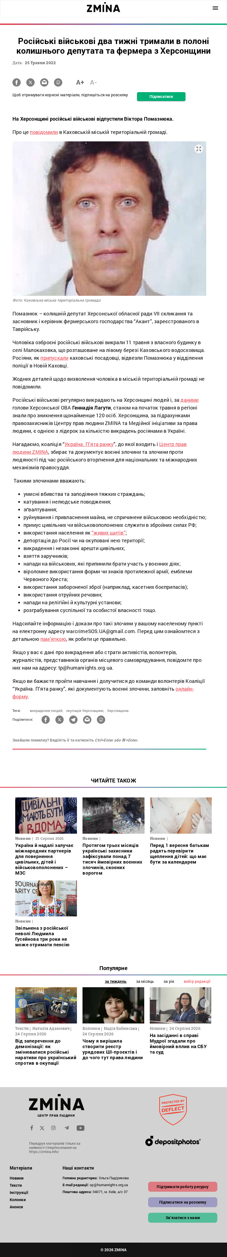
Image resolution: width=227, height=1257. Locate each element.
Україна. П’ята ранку (89, 444)
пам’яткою (53, 639)
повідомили (44, 132)
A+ (80, 82)
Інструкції (19, 1192)
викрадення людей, (46, 710)
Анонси (16, 1206)
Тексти (16, 1185)
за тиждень (116, 981)
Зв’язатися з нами (183, 1217)
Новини (17, 1178)
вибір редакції (197, 981)
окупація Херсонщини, (85, 710)
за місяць (145, 981)
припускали (54, 357)
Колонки (18, 1199)
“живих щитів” (109, 532)
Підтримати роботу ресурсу (182, 1186)
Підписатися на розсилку (183, 1202)
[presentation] (22, 1003)
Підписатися (161, 96)
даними (189, 399)
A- (93, 82)
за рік (169, 981)
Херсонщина (117, 710)
